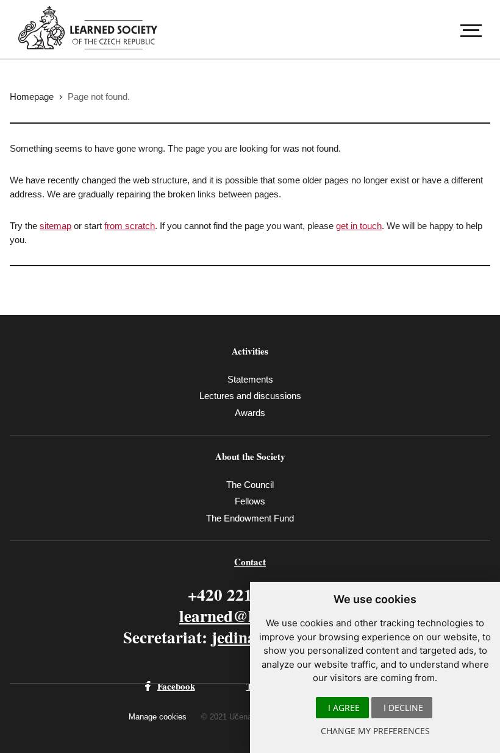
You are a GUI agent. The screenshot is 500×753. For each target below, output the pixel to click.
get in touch (359, 226)
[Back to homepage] (94, 27)
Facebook (176, 686)
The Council (250, 484)
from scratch (129, 226)
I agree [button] (344, 707)
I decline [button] (403, 707)
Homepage (32, 96)
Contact (250, 561)
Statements (250, 379)
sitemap (55, 226)
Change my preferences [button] (375, 731)
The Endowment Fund (250, 518)
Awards (250, 413)
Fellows (250, 501)
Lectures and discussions (250, 396)
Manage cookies (158, 716)
